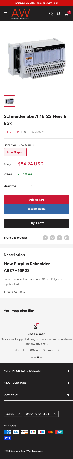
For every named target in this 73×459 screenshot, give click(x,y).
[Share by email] (66, 237)
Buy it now (36, 223)
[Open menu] (5, 13)
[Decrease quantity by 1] (22, 186)
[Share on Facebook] (45, 237)
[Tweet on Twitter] (59, 237)
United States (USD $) (38, 413)
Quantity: (10, 186)
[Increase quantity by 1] (42, 186)
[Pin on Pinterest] (52, 237)
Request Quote (36, 208)
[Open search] (51, 14)
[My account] (58, 14)
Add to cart (36, 199)
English (10, 413)
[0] (66, 14)
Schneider (11, 132)
